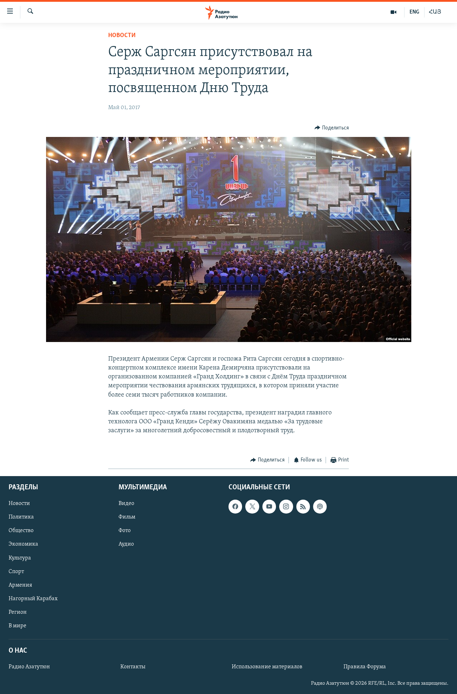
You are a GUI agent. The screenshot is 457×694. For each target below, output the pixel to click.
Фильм (127, 517)
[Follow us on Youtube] (269, 507)
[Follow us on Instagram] (286, 507)
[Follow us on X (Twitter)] (252, 507)
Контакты (132, 667)
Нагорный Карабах (33, 599)
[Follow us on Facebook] (235, 507)
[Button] (332, 128)
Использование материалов (267, 667)
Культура (20, 558)
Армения (20, 585)
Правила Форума (364, 667)
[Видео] (394, 12)
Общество (21, 531)
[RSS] (303, 507)
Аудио (126, 544)
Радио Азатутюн (29, 667)
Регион (18, 612)
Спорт (16, 572)
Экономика (23, 544)
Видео (126, 504)
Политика (21, 517)
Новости (122, 35)
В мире (17, 626)
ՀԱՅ (435, 12)
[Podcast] (320, 507)
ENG (414, 12)
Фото (125, 531)
